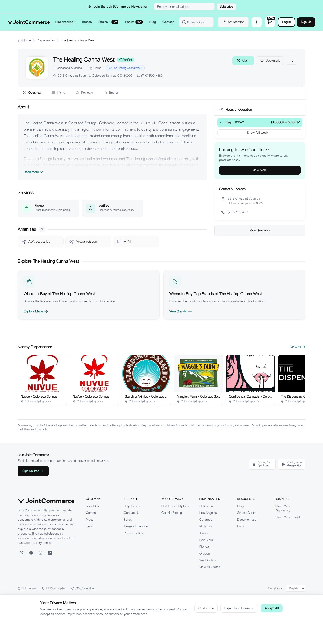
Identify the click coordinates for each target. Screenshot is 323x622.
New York (206, 540)
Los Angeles (208, 513)
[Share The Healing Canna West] (291, 61)
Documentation (247, 519)
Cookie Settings (172, 513)
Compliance (275, 588)
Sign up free (30, 471)
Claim (246, 60)
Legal (89, 526)
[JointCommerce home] (29, 22)
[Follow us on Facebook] (31, 552)
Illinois (203, 533)
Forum (241, 526)
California (206, 506)
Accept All (271, 608)
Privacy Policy (133, 533)
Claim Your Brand (287, 517)
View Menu (259, 170)
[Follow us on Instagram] (40, 552)
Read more (31, 172)
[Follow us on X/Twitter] (21, 552)
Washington (207, 560)
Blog (240, 506)
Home (26, 40)
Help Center (132, 506)
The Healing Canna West (127, 68)
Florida (204, 546)
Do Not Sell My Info (175, 506)
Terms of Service (136, 526)
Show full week (257, 132)
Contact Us (132, 513)
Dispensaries (46, 40)
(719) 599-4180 (152, 75)
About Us (92, 506)
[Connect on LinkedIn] (50, 552)
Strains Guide (246, 513)
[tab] (32, 93)
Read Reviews (260, 230)
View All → (297, 347)
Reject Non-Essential (239, 608)
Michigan (205, 526)
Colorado (205, 519)
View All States (209, 567)
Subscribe (226, 6)
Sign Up (306, 22)
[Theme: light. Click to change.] (256, 22)
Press (90, 519)
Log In (286, 22)
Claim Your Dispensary (283, 508)
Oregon (204, 553)
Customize (206, 608)
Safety (128, 519)
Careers (91, 513)
